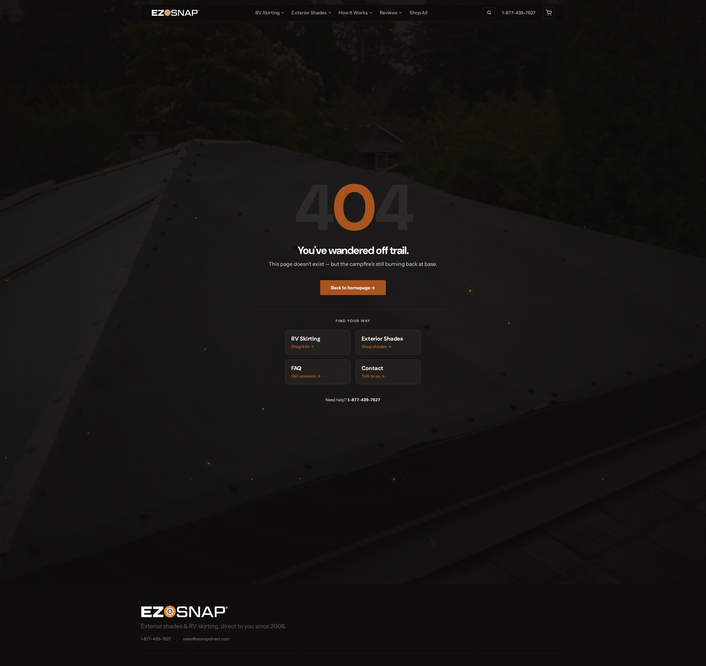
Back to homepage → (353, 287)
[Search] (489, 13)
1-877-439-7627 (519, 12)
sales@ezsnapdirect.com (206, 638)
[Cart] (549, 13)
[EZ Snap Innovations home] (175, 12)
